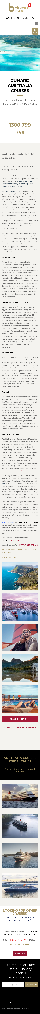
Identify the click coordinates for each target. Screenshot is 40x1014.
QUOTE (35, 31)
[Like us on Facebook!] (10, 1002)
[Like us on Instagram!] (13, 1002)
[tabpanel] (20, 53)
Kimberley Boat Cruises (27, 471)
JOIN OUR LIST (32, 985)
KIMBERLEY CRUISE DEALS (28, 545)
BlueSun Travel (24, 1009)
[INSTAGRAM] (32, 18)
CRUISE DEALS (15, 540)
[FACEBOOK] (35, 18)
